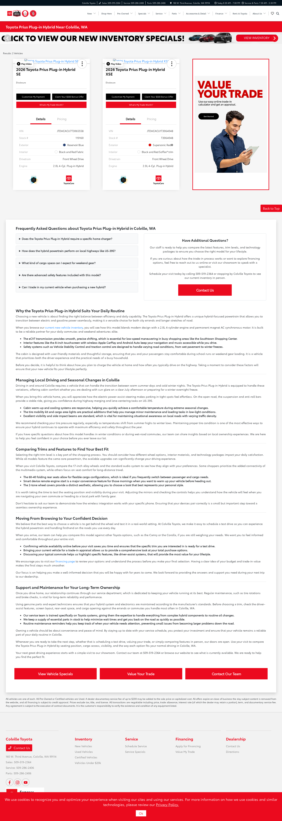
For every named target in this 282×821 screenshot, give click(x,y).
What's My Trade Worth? (51, 104)
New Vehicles (83, 746)
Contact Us (205, 289)
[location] (171, 3)
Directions (232, 752)
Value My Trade (185, 752)
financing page (65, 561)
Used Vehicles (84, 752)
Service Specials (135, 752)
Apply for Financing (188, 746)
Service (131, 738)
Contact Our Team (226, 673)
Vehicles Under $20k (88, 763)
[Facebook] (9, 782)
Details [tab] (40, 119)
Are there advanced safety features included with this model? (61, 275)
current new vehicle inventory (64, 327)
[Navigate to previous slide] (3, 38)
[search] (277, 13)
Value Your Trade (140, 673)
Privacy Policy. (167, 804)
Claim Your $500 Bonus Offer (69, 96)
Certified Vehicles (86, 757)
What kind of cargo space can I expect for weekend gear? (59, 263)
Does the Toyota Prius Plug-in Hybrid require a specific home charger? (67, 239)
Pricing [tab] (62, 119)
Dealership (236, 738)
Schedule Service (136, 746)
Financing (184, 738)
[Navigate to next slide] (279, 38)
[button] (24, 63)
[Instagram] (17, 782)
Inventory (83, 738)
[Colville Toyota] (22, 13)
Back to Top (271, 208)
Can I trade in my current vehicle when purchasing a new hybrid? (64, 287)
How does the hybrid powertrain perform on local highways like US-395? (68, 251)
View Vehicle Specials (55, 673)
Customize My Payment (33, 96)
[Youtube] (26, 782)
